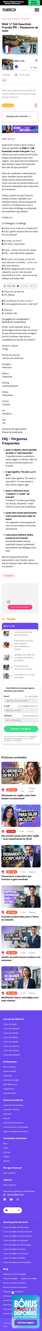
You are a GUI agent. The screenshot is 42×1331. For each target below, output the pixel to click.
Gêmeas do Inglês (11, 1080)
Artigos (6, 1156)
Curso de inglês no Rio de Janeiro (17, 1236)
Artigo (13, 790)
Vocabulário (25, 19)
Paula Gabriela (9, 1071)
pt (13, 1210)
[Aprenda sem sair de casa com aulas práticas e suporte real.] (20, 129)
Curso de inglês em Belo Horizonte (18, 1231)
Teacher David (9, 1093)
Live (12, 831)
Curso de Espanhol (11, 1028)
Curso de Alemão (10, 1042)
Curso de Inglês (10, 1024)
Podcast (9, 105)
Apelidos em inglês (29, 1278)
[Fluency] (9, 9)
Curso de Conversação (13, 1105)
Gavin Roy (7, 1075)
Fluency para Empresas (13, 1123)
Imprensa (7, 1114)
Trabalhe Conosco (11, 1109)
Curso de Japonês (11, 1046)
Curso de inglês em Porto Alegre (17, 1245)
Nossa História (9, 1173)
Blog (9, 19)
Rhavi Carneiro (9, 1067)
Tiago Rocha (8, 1089)
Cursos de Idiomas (13, 1019)
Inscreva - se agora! (21, 728)
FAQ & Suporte (9, 1185)
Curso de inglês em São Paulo (16, 1227)
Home (4, 19)
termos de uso (17, 738)
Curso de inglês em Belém (14, 1258)
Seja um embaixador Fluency (15, 1131)
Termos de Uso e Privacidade (15, 1127)
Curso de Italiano (10, 1037)
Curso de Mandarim (11, 1055)
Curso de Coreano (11, 1050)
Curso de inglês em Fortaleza (15, 1253)
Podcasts (16, 19)
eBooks (6, 1161)
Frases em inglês (10, 1278)
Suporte (6, 1118)
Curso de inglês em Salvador (15, 1240)
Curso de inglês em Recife (14, 1249)
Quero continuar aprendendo (20, 607)
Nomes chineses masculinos (15, 1287)
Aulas (5, 1148)
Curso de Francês (10, 1033)
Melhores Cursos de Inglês (14, 1274)
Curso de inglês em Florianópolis (17, 1262)
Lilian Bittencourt (10, 1084)
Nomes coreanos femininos (15, 1283)
